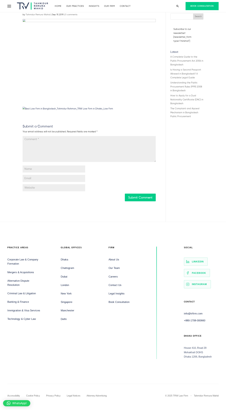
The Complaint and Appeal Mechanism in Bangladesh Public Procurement (184, 112)
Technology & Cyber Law (21, 319)
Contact (125, 6)
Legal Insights (117, 293)
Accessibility (13, 395)
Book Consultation (202, 6)
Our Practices (75, 6)
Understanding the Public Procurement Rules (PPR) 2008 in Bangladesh (186, 87)
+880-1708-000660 (194, 320)
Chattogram (67, 268)
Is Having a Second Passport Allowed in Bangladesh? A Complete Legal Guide (185, 74)
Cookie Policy (33, 395)
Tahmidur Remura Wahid (38, 15)
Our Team (114, 268)
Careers (113, 276)
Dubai (64, 276)
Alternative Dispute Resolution (18, 282)
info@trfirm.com (193, 313)
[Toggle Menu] (9, 6)
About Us (114, 259)
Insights (94, 6)
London (65, 285)
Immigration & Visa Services (23, 310)
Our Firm (109, 6)
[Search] (177, 6)
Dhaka (64, 259)
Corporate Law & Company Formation (22, 261)
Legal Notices (73, 395)
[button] (16, 403)
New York (66, 293)
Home (58, 6)
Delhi (64, 319)
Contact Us (115, 285)
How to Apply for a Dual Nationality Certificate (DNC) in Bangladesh (186, 99)
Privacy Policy (53, 395)
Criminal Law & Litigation (21, 293)
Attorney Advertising (97, 395)
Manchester (67, 310)
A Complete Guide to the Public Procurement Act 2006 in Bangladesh (186, 61)
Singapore (66, 302)
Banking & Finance (18, 301)
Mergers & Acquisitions (20, 272)
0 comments (71, 15)
